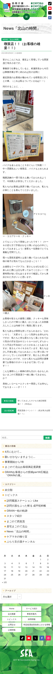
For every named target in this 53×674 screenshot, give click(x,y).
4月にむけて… (13, 451)
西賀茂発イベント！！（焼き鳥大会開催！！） (27, 412)
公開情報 (11, 630)
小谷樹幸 (18, 53)
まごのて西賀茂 (16, 521)
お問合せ (11, 624)
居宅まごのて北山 (17, 526)
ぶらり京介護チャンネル (21, 541)
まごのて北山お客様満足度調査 (23, 466)
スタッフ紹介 (14, 515)
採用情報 (31, 619)
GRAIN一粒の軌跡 (17, 510)
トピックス (11, 495)
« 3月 (4, 582)
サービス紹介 (31, 608)
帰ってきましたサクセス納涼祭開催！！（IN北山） (26, 402)
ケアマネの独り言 (17, 536)
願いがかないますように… (20, 456)
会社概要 (11, 614)
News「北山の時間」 (11, 39)
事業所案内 (31, 614)
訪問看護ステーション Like (22, 500)
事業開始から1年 (14, 461)
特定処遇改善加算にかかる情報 (37, 624)
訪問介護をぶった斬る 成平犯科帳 (26, 505)
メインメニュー (26, 17)
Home (11, 608)
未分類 (9, 490)
